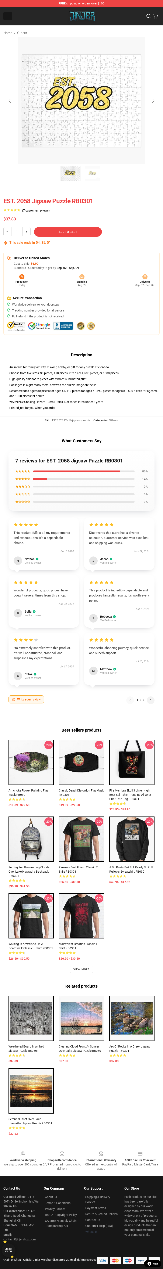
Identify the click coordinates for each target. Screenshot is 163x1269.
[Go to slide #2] (92, 173)
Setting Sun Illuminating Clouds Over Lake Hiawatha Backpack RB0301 (28, 871)
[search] (148, 16)
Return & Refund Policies (101, 1214)
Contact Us (92, 1220)
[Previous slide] (10, 100)
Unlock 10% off (8, 1250)
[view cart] (155, 16)
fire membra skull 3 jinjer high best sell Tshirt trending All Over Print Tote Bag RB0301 (130, 795)
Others (22, 33)
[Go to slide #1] (70, 173)
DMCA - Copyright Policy (61, 1214)
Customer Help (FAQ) (99, 1225)
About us (51, 1197)
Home (7, 33)
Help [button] (155, 1263)
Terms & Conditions (57, 1203)
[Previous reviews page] (130, 700)
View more (81, 969)
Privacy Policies (55, 1209)
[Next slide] (153, 100)
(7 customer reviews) (36, 210)
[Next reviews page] (151, 700)
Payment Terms (95, 1208)
